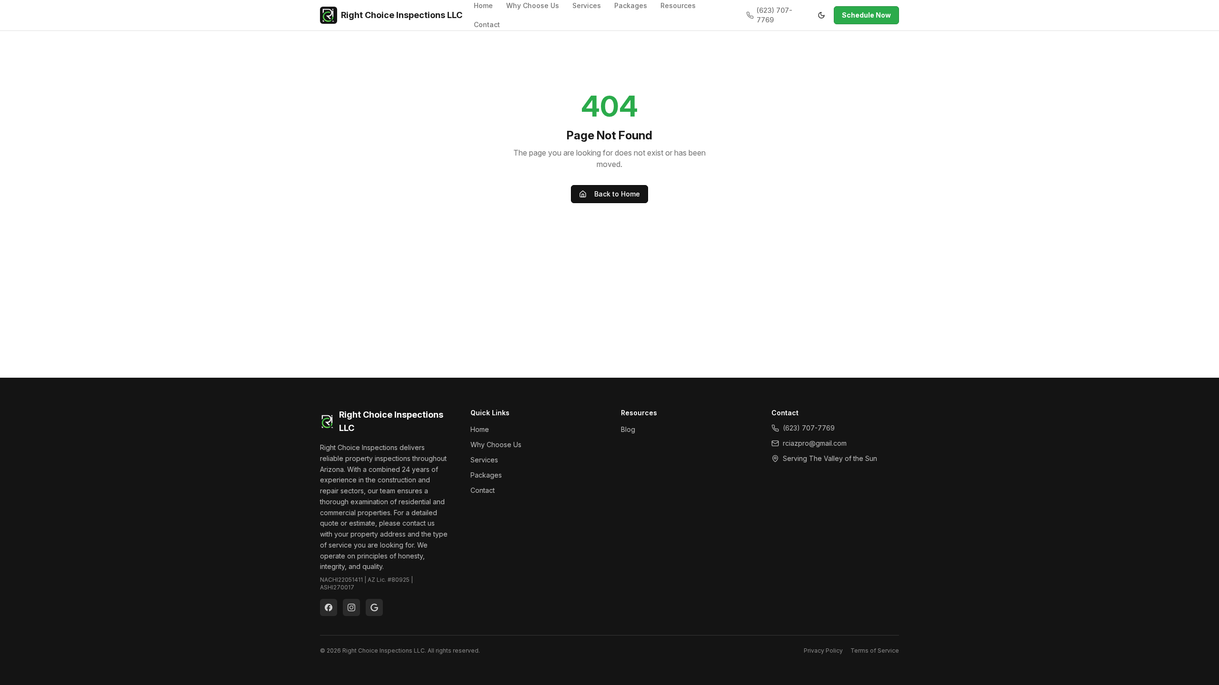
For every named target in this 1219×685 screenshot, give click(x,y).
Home (479, 429)
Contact (487, 24)
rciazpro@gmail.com (815, 443)
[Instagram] (351, 607)
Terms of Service (874, 650)
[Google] (374, 607)
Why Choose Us (495, 444)
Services (484, 460)
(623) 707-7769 (774, 15)
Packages (486, 475)
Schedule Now (866, 15)
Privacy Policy (823, 650)
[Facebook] (328, 607)
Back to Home (617, 194)
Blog (628, 429)
